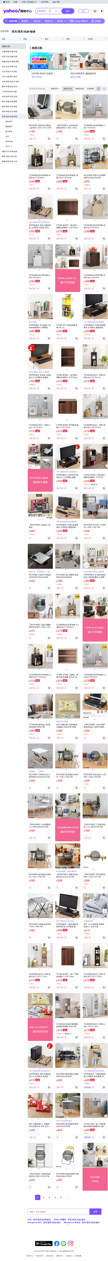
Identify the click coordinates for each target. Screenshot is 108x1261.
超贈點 (98, 20)
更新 (72, 1251)
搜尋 (95, 1211)
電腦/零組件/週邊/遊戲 (10, 61)
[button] (29, 66)
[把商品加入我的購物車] (49, 138)
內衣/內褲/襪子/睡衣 (9, 76)
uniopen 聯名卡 (80, 20)
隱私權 (68, 1255)
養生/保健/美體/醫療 (9, 101)
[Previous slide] (29, 107)
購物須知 (49, 1255)
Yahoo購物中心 (17, 11)
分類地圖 (77, 1255)
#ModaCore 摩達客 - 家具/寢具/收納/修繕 (81, 1222)
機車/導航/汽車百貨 (9, 156)
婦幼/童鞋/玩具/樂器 (9, 106)
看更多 (60, 20)
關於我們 (40, 1255)
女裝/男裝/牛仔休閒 (9, 71)
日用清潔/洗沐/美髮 (9, 91)
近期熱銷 (90, 88)
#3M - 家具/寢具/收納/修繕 (39, 1219)
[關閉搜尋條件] (49, 11)
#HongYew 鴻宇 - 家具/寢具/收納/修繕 (44, 1222)
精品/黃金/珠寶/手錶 (9, 66)
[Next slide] (51, 107)
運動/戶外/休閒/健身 (9, 151)
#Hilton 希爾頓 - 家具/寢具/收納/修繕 (69, 1219)
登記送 (37, 20)
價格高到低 (79, 88)
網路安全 (59, 1255)
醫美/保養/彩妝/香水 (9, 86)
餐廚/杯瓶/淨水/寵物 (9, 111)
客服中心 (30, 1255)
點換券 (24, 20)
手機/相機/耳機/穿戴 (9, 51)
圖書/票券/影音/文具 (9, 161)
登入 (84, 11)
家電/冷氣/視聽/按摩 (9, 56)
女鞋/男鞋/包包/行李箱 (10, 81)
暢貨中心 (49, 20)
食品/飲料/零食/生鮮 (9, 96)
